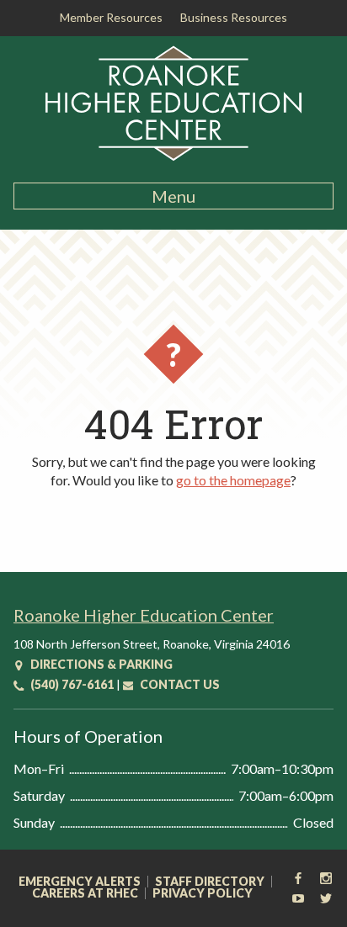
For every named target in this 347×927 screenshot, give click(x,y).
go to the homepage (233, 480)
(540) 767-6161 (71, 684)
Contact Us (178, 684)
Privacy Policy (202, 893)
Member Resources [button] (111, 17)
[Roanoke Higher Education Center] (173, 159)
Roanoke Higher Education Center (143, 615)
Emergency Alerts (80, 881)
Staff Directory (209, 881)
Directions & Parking (100, 664)
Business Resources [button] (233, 17)
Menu (173, 196)
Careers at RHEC (85, 893)
